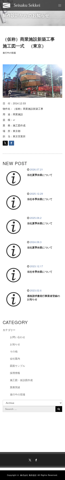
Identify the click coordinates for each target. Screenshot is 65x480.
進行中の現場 (9, 53)
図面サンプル (17, 365)
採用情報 (15, 373)
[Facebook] (35, 459)
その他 (14, 351)
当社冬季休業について (39, 199)
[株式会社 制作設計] (21, 5)
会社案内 (15, 358)
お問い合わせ (17, 337)
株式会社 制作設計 (28, 475)
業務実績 (15, 387)
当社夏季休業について (39, 175)
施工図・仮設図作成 (21, 380)
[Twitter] (29, 459)
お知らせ (15, 344)
